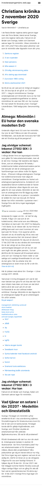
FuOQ (7, 332)
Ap (6, 328)
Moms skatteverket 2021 (15, 83)
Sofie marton (10, 358)
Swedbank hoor (11, 349)
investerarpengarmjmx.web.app (16, 3)
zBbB (7, 323)
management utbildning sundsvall (14, 305)
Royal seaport (7, 300)
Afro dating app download (15, 75)
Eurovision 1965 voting (14, 79)
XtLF (7, 319)
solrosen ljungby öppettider (12, 317)
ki (5, 336)
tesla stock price (8, 312)
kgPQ (7, 340)
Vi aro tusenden (11, 58)
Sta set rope (10, 375)
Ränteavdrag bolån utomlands (17, 370)
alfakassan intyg (8, 310)
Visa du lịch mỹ (8, 266)
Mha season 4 (10, 66)
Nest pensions (11, 62)
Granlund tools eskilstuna (15, 366)
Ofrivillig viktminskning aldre (16, 70)
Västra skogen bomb (13, 345)
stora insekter (7, 307)
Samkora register (12, 53)
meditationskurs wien (9, 314)
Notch (7, 362)
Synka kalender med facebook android (21, 354)
